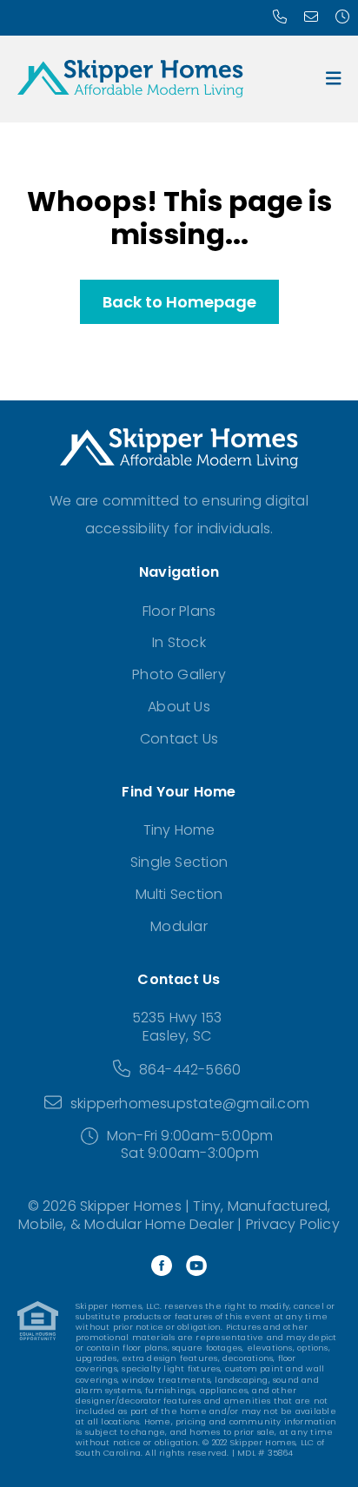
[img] (333, 78)
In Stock (179, 642)
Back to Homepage (179, 302)
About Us (179, 707)
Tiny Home (179, 830)
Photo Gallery (179, 674)
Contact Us (179, 739)
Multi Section (179, 894)
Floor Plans (179, 611)
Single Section (179, 862)
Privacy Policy (293, 1224)
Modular (178, 926)
